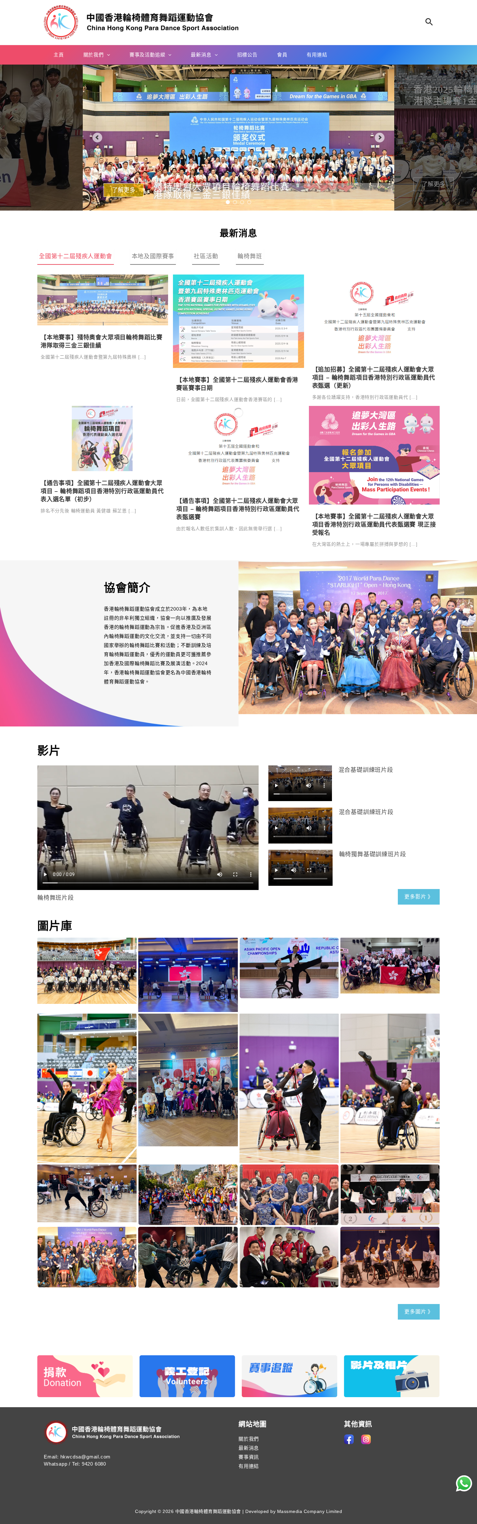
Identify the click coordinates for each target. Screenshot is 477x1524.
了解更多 (122, 184)
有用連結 (248, 1466)
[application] (107, 55)
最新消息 (238, 233)
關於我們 (248, 1439)
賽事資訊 (248, 1457)
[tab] (75, 257)
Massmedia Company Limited (309, 1511)
